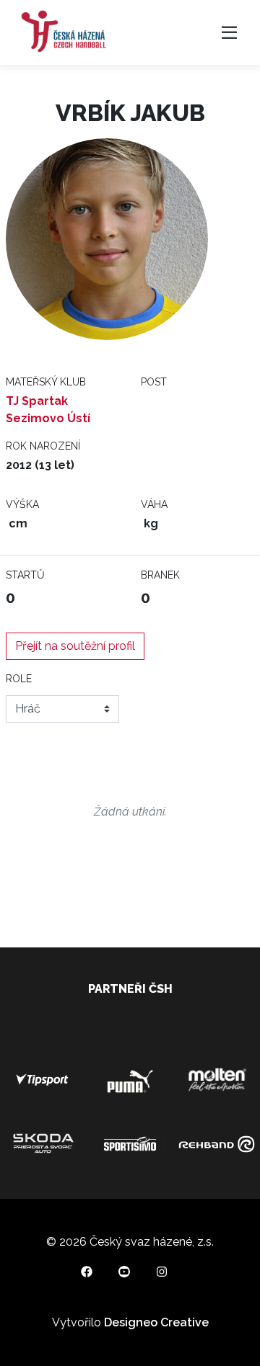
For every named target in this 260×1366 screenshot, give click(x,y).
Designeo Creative (156, 1322)
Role (19, 678)
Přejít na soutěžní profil (75, 646)
